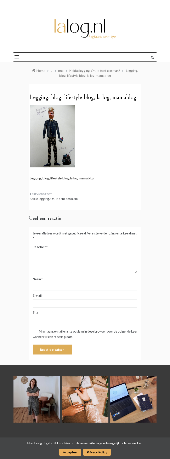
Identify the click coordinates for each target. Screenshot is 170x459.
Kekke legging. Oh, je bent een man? (54, 199)
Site (36, 312)
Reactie (39, 247)
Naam (38, 279)
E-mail (38, 295)
